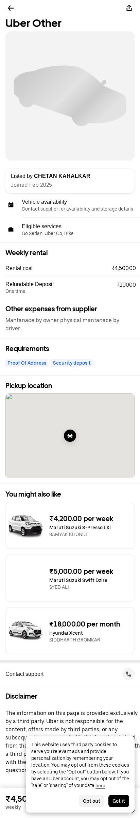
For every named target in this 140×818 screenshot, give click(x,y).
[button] (72, 268)
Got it (118, 801)
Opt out (91, 801)
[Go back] (11, 8)
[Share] (129, 8)
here (100, 785)
